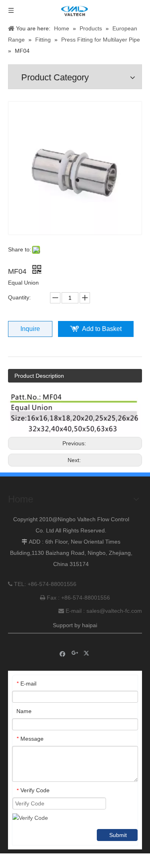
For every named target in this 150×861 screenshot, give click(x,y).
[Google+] (75, 653)
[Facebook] (63, 653)
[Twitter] (87, 653)
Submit (118, 835)
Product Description (39, 376)
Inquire (30, 328)
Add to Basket (102, 328)
